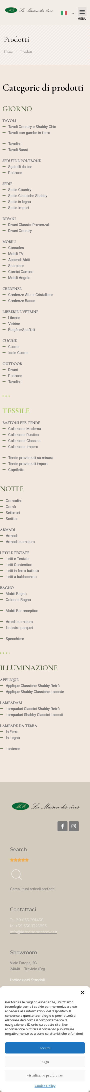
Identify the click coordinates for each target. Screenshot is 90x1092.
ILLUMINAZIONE (29, 667)
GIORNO (17, 109)
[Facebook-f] (63, 826)
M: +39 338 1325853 (28, 926)
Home (9, 52)
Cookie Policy (45, 1086)
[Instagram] (74, 826)
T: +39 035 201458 (27, 920)
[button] (82, 992)
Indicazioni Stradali (27, 980)
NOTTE (12, 489)
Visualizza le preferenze (45, 1075)
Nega (45, 1061)
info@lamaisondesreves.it (33, 932)
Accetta (45, 1048)
